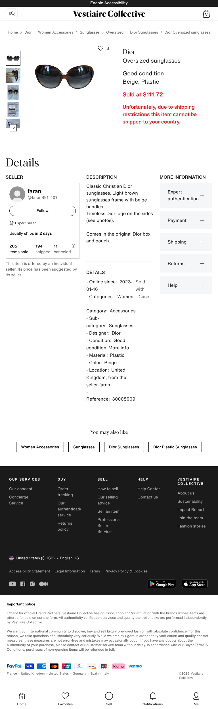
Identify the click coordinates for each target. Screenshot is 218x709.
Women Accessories (55, 32)
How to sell (108, 489)
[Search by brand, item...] (12, 13)
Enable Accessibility (109, 3)
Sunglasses (90, 32)
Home (13, 32)
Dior (28, 32)
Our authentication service (71, 509)
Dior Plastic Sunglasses (175, 447)
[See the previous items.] (13, 51)
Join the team (190, 518)
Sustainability (190, 501)
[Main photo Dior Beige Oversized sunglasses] (13, 58)
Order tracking (65, 492)
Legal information (69, 571)
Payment (177, 220)
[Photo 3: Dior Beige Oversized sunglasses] (13, 92)
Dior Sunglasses (144, 32)
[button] (206, 14)
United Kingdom (33, 673)
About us (185, 493)
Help (173, 285)
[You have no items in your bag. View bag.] (206, 14)
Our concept (20, 489)
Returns (176, 263)
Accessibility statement (29, 571)
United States (59, 673)
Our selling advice (108, 500)
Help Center (148, 489)
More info (118, 347)
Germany (79, 673)
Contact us (147, 497)
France (12, 673)
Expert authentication (183, 195)
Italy (106, 673)
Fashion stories (191, 526)
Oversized (114, 32)
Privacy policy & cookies (126, 571)
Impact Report (190, 510)
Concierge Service (18, 500)
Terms (94, 571)
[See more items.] (13, 127)
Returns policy (65, 526)
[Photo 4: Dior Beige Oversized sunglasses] (13, 109)
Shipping (177, 241)
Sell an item (109, 511)
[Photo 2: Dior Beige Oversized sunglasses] (13, 75)
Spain (94, 673)
